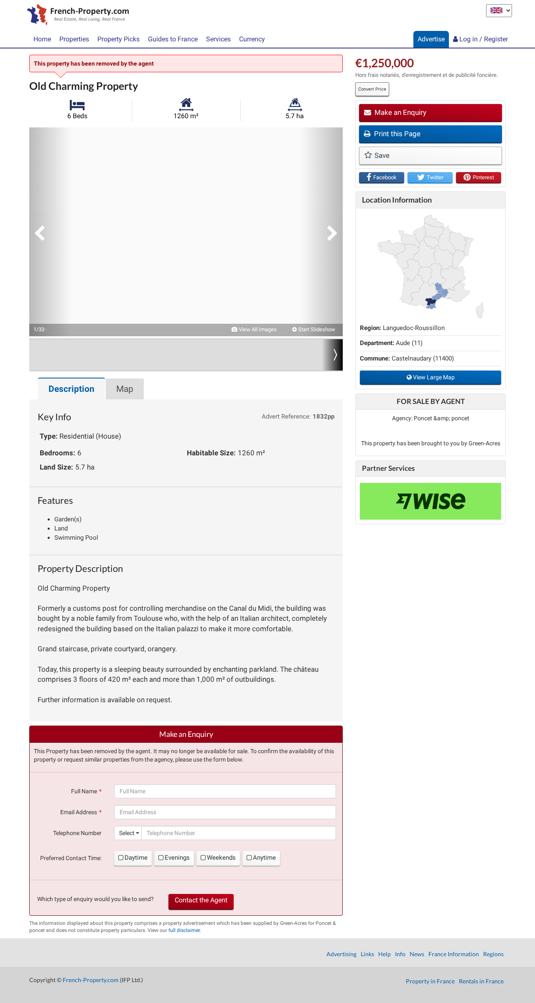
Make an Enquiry (399, 112)
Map (124, 389)
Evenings (177, 857)
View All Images (257, 329)
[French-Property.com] (76, 15)
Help (384, 953)
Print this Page (396, 134)
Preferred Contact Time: (71, 858)
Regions (493, 953)
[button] (50, 231)
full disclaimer (184, 930)
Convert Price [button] (372, 89)
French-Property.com (91, 979)
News (417, 953)
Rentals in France (481, 981)
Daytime (136, 857)
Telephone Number (77, 833)
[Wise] (430, 501)
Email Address (78, 812)
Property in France (430, 981)
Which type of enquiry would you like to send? (95, 899)
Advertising (341, 953)
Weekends (221, 857)
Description (71, 389)
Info (400, 953)
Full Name (84, 791)
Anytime (264, 857)
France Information (453, 953)
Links (367, 953)
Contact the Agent (201, 900)
